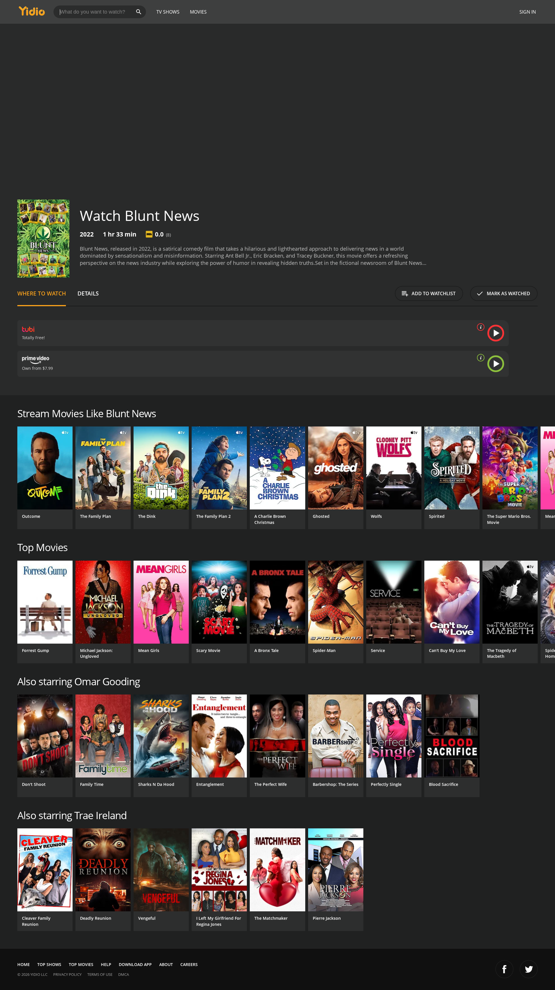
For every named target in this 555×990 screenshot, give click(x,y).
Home (23, 964)
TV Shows (168, 12)
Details (88, 293)
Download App (135, 964)
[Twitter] (529, 969)
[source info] (479, 327)
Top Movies (81, 964)
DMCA (123, 974)
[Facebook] (504, 969)
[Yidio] (32, 13)
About (166, 964)
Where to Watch (41, 293)
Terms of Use (99, 974)
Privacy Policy (67, 974)
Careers (189, 964)
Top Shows (49, 964)
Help (106, 964)
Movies (198, 12)
